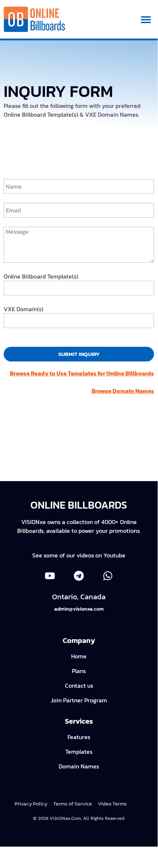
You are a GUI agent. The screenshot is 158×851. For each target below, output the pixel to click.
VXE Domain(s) (23, 309)
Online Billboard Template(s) (41, 276)
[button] (145, 19)
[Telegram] (78, 576)
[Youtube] (49, 576)
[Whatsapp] (108, 576)
